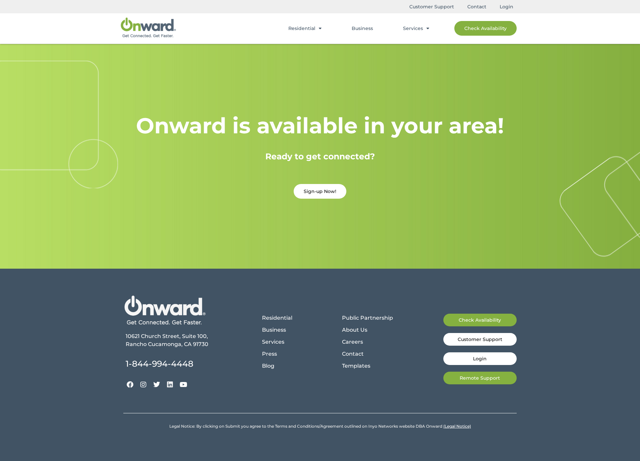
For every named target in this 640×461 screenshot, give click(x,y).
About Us (354, 330)
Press (269, 354)
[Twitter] (156, 384)
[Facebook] (130, 384)
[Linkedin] (170, 384)
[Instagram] (143, 384)
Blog (268, 366)
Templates (356, 366)
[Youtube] (183, 384)
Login (506, 7)
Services (413, 28)
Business (362, 28)
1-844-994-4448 (159, 364)
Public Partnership (367, 318)
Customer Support (431, 7)
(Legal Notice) (457, 426)
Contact (476, 7)
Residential (301, 28)
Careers (352, 342)
